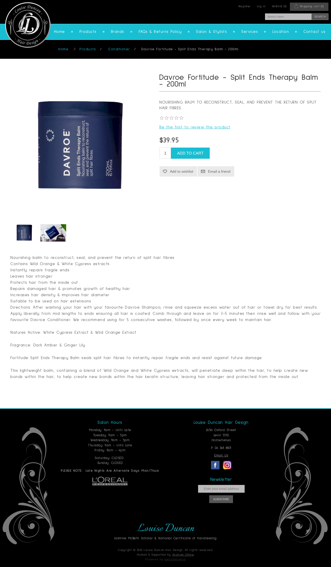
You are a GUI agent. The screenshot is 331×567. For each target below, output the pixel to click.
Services (249, 32)
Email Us (221, 455)
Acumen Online (183, 554)
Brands (117, 32)
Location (280, 32)
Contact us (314, 32)
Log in (261, 6)
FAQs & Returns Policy (160, 32)
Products (87, 32)
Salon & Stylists (211, 32)
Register (245, 6)
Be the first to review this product (195, 127)
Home (59, 32)
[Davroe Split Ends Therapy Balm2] (53, 233)
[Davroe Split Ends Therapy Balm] (24, 233)
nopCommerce (175, 559)
